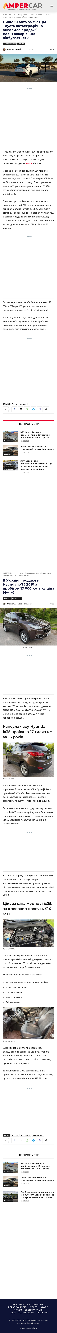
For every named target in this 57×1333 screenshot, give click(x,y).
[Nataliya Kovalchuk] (4, 49)
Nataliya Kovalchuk (15, 49)
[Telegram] (33, 409)
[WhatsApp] (27, 409)
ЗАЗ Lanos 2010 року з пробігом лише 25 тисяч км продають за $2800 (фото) (35, 435)
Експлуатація (9, 469)
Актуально (8, 440)
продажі (23, 404)
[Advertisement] (28, 118)
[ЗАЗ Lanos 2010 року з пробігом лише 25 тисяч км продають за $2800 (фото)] (10, 436)
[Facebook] (14, 409)
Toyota (14, 404)
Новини (21, 44)
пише (29, 163)
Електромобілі (23, 15)
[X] (20, 409)
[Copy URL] (46, 409)
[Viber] (39, 409)
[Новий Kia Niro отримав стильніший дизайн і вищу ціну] (10, 450)
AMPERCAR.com (9, 15)
